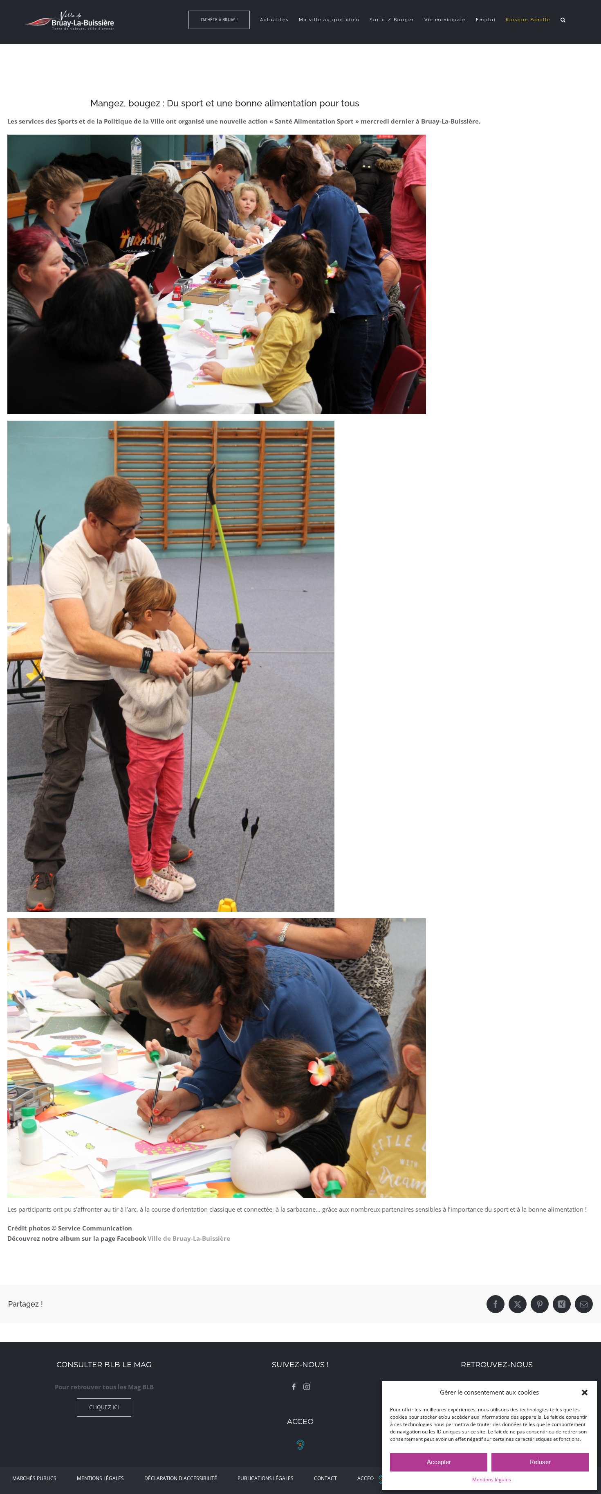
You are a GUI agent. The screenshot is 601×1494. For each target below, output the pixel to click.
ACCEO (365, 1478)
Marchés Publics (34, 1478)
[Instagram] (306, 1387)
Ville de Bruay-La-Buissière (189, 1238)
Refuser (540, 1461)
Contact (325, 1478)
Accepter (439, 1461)
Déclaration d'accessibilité (180, 1478)
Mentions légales (491, 1479)
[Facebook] (294, 1387)
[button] (585, 1392)
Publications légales (266, 1478)
